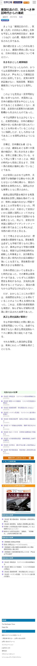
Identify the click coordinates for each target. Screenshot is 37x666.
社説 (20, 17)
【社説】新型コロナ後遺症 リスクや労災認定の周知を (19, 402)
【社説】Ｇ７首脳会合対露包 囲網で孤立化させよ (19, 426)
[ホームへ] (13, 3)
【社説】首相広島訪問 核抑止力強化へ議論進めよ (19, 420)
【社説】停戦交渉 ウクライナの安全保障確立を (19, 396)
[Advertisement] (18, 371)
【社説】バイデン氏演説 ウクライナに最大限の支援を (19, 413)
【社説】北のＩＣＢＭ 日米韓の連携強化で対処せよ (19, 433)
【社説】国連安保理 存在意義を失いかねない (18, 408)
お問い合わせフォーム (8, 641)
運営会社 (4, 651)
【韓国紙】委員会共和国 (12, 542)
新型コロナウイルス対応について (11, 635)
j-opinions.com (6, 648)
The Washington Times (8, 624)
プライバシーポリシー (8, 654)
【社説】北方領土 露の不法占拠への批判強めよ (19, 445)
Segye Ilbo (5, 627)
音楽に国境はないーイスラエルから (16, 544)
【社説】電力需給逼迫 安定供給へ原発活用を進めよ (19, 451)
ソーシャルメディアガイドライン (11, 657)
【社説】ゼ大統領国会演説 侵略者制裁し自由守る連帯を (19, 439)
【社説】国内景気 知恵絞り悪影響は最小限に (19, 524)
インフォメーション (7, 644)
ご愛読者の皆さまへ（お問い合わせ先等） (14, 638)
